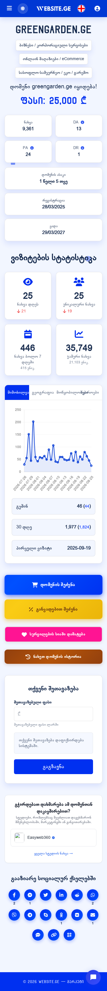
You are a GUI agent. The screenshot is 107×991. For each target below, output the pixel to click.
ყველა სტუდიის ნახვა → (53, 853)
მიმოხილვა (18, 392)
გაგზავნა (53, 766)
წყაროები (90, 392)
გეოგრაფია (42, 392)
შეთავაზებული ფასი (33, 702)
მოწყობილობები (67, 392)
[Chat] (93, 977)
